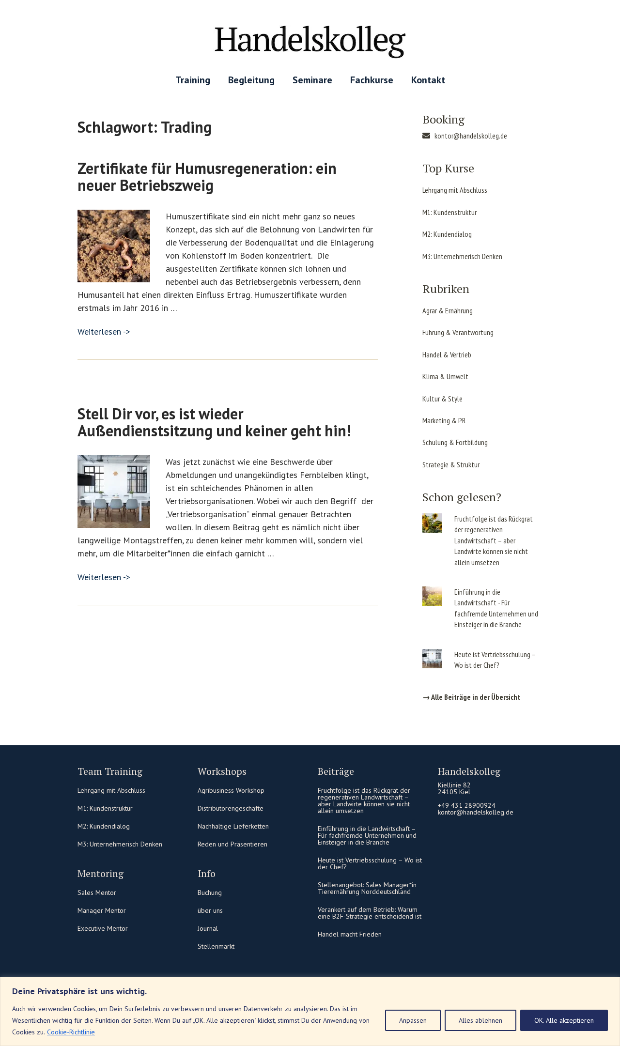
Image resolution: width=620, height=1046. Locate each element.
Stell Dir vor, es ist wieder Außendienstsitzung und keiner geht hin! (214, 422)
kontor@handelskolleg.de (470, 135)
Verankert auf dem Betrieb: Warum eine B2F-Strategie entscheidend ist (369, 913)
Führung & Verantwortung (458, 332)
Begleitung (251, 80)
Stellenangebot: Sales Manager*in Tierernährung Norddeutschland (367, 888)
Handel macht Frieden (350, 934)
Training (192, 80)
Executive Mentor (103, 928)
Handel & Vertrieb (446, 354)
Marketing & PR (443, 420)
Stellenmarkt (216, 946)
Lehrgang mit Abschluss (454, 190)
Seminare (312, 80)
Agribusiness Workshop (231, 790)
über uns (210, 910)
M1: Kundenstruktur (449, 212)
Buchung (210, 892)
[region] (310, 1011)
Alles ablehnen (480, 1020)
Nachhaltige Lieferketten (233, 826)
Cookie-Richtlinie (71, 1032)
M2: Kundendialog (447, 234)
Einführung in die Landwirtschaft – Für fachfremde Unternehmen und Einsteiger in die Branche (367, 835)
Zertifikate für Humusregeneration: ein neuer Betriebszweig (207, 176)
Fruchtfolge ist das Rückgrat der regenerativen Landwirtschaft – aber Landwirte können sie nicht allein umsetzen (493, 540)
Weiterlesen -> (104, 331)
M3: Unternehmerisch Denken (462, 256)
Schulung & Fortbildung (455, 442)
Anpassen (413, 1020)
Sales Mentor (97, 892)
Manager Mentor (102, 910)
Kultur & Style (442, 398)
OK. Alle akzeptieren (564, 1020)
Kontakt (428, 80)
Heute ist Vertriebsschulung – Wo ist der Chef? (370, 863)
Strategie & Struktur (451, 464)
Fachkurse (371, 80)
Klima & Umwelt (445, 376)
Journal (208, 928)
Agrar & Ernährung (447, 310)
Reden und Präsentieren (232, 844)
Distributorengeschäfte (231, 808)
